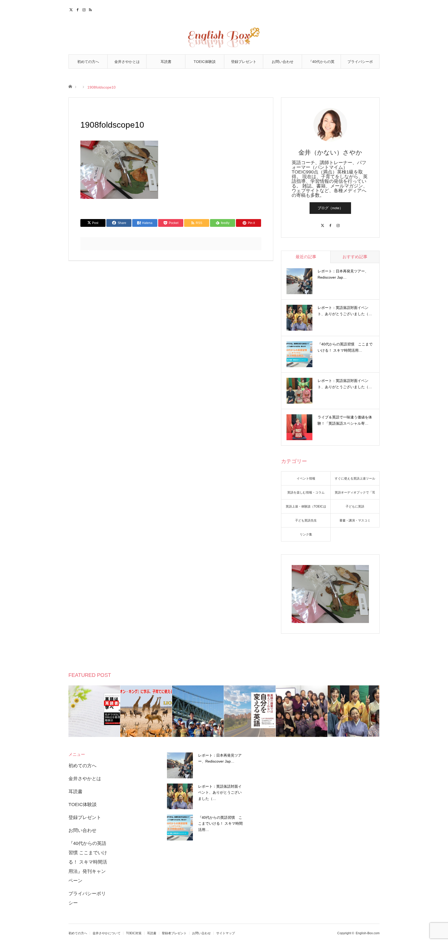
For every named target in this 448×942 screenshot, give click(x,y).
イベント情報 (306, 478)
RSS (91, 9)
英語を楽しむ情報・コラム (306, 492)
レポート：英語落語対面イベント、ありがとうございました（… (345, 311)
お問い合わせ (282, 62)
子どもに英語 (355, 506)
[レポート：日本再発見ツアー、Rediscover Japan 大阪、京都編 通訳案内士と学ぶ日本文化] (180, 765)
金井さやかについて (107, 933)
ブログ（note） (330, 208)
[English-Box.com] (224, 33)
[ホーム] (70, 86)
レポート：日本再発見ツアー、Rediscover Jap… (343, 274)
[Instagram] (338, 223)
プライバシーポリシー (360, 64)
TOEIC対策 (134, 933)
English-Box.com (368, 933)
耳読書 (165, 62)
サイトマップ (225, 933)
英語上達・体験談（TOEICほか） (306, 509)
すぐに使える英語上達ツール (355, 478)
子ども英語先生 (306, 520)
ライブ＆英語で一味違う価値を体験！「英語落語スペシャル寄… (345, 420)
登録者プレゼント (174, 933)
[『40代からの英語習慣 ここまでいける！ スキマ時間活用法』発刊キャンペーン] (180, 827)
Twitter (71, 9)
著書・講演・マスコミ (354, 520)
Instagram (84, 9)
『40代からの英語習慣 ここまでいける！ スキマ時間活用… (345, 347)
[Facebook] (330, 223)
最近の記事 (306, 257)
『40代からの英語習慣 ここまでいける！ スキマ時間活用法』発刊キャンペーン (321, 64)
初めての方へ (88, 62)
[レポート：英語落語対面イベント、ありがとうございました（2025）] (180, 796)
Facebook (78, 9)
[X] (322, 223)
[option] (94, 711)
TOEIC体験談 (205, 62)
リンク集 (306, 534)
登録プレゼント (243, 62)
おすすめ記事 (354, 257)
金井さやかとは (127, 62)
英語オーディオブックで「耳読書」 (355, 495)
